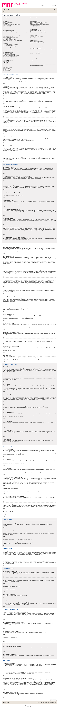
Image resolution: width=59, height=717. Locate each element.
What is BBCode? (6, 61)
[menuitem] (9, 10)
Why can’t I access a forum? (8, 51)
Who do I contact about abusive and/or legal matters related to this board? (43, 64)
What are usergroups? (34, 21)
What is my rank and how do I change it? (10, 39)
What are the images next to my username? (10, 37)
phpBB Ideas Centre (7, 673)
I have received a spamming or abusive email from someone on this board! (43, 32)
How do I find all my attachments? (36, 58)
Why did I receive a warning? (8, 53)
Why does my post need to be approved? (10, 56)
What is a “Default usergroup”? (35, 25)
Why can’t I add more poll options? (9, 48)
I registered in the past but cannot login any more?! (11, 24)
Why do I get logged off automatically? (9, 26)
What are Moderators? (34, 20)
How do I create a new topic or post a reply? (10, 44)
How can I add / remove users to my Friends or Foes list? (40, 37)
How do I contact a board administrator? (37, 65)
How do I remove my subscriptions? (36, 53)
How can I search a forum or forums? (36, 41)
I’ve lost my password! (7, 25)
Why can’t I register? (6, 21)
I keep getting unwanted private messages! (37, 31)
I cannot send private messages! (35, 30)
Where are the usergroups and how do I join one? (38, 22)
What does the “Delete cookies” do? (9, 27)
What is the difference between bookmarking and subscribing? (41, 49)
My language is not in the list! (8, 36)
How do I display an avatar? (7, 38)
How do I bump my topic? (7, 57)
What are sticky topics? (7, 68)
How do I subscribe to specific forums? (37, 52)
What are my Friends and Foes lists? (36, 36)
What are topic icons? (6, 70)
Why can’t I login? (6, 23)
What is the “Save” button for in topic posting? (11, 55)
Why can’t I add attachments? (8, 52)
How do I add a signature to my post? (9, 46)
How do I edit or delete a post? (8, 45)
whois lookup (30, 681)
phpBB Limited (35, 664)
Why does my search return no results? (37, 42)
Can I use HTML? (6, 62)
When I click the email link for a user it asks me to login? (12, 40)
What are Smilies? (6, 63)
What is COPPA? (6, 20)
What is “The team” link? (34, 26)
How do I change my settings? (8, 31)
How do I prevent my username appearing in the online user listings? (15, 32)
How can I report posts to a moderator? (9, 54)
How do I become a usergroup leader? (36, 23)
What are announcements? (7, 67)
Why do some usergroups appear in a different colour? (39, 24)
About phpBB (32, 665)
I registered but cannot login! (8, 22)
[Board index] (8, 4)
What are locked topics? (7, 69)
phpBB (18, 204)
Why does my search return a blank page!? (37, 43)
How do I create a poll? (7, 47)
